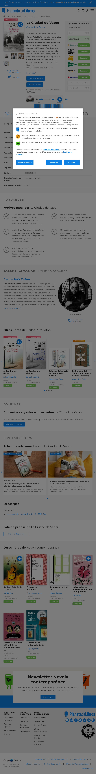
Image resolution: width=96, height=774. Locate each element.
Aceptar (71, 162)
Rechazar (54, 162)
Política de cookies (51, 149)
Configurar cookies (25, 162)
